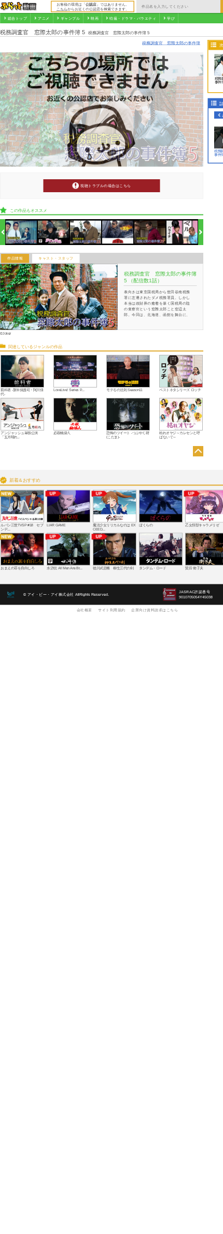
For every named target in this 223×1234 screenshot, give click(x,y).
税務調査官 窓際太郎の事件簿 (171, 42)
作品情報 (15, 258)
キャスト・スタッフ (56, 258)
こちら (62, 9)
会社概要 (84, 610)
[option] (21, 232)
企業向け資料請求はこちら (154, 610)
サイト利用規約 (112, 610)
